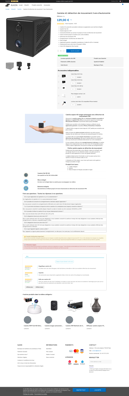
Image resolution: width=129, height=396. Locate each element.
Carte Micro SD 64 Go (76, 80)
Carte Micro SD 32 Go (76, 74)
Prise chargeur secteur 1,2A (78, 93)
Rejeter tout (80, 390)
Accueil (21, 5)
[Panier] (122, 5)
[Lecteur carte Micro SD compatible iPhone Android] (64, 103)
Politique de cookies (28, 394)
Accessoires (47, 5)
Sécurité (26, 5)
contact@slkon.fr (96, 351)
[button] (7, 36)
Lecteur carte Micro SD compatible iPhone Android (84, 101)
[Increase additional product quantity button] (75, 76)
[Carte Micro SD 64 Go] (64, 82)
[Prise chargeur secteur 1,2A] (64, 95)
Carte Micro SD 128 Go (77, 86)
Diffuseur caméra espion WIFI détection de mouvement (104, 326)
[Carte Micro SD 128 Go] (64, 88)
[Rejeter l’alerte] (105, 236)
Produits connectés (37, 5)
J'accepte (98, 390)
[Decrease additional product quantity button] (75, 78)
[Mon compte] (119, 5)
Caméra (19, 9)
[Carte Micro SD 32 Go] (64, 76)
